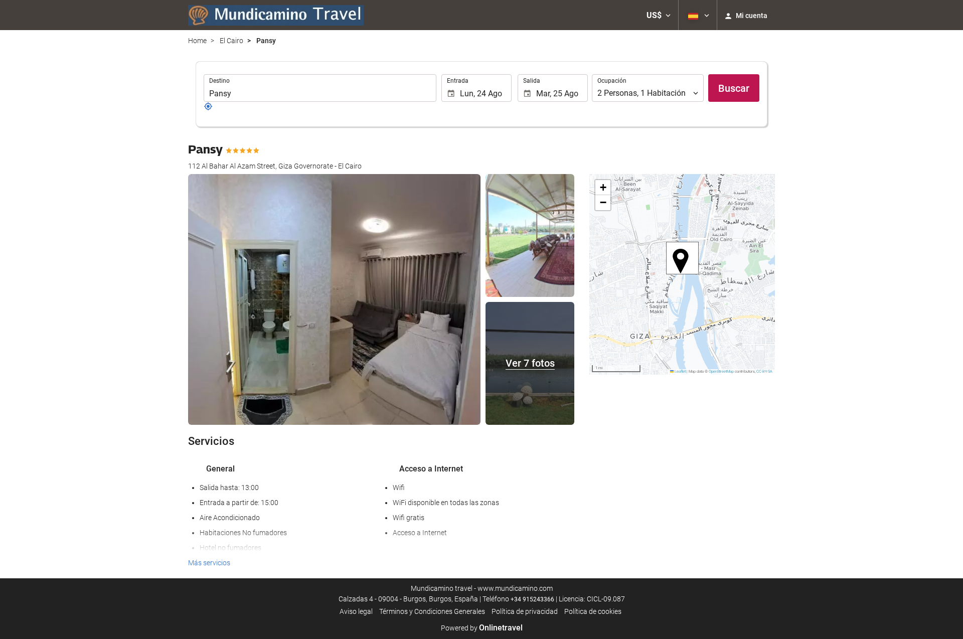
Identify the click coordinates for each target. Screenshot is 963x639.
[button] (658, 15)
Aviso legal (356, 611)
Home (197, 41)
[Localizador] (208, 108)
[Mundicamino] (276, 15)
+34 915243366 (532, 599)
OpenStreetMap (721, 371)
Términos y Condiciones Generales (432, 611)
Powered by (482, 628)
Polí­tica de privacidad (525, 611)
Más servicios (209, 563)
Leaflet (680, 371)
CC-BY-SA (764, 371)
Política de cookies (592, 611)
